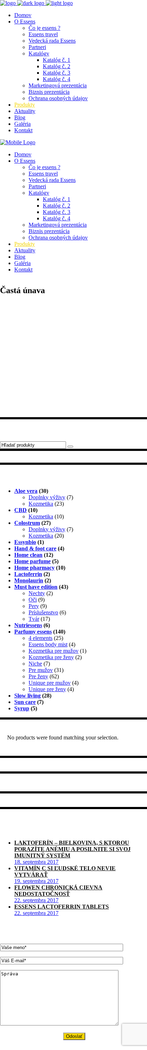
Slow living (27, 696)
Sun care (25, 702)
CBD (20, 510)
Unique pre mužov (50, 683)
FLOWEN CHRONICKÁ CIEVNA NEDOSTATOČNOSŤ (58, 890)
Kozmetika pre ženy (51, 657)
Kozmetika (41, 504)
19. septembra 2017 (36, 881)
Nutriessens (28, 625)
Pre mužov (41, 670)
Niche (35, 664)
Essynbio (25, 542)
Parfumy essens (33, 632)
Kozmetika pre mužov (53, 651)
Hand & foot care (35, 548)
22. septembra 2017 (36, 900)
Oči (33, 600)
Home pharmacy (34, 568)
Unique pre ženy (47, 689)
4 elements (40, 638)
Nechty (37, 593)
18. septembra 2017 (36, 862)
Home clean (28, 555)
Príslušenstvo (43, 612)
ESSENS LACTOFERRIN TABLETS (61, 907)
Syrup (21, 708)
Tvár (34, 619)
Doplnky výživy (47, 497)
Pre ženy (38, 676)
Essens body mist (48, 644)
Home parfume (32, 561)
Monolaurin (28, 580)
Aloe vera (25, 491)
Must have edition (35, 587)
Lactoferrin (28, 574)
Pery (34, 606)
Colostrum (27, 523)
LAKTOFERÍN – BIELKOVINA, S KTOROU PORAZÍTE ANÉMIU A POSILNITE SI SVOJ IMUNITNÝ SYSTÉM (72, 849)
